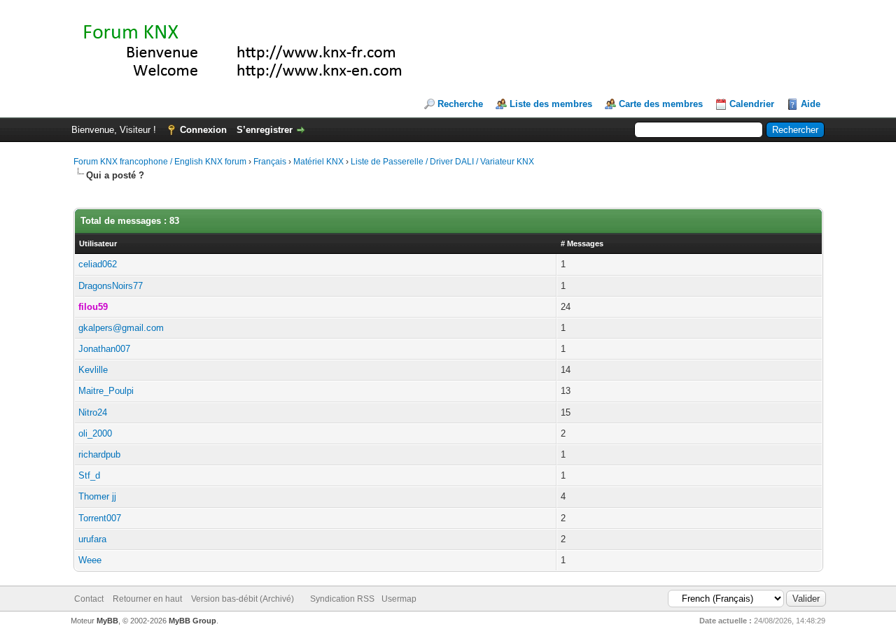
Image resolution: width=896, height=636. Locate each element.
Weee (90, 560)
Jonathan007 (104, 349)
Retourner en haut (147, 599)
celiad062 (97, 264)
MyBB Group (192, 620)
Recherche (460, 104)
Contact (89, 599)
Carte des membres (661, 104)
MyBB (107, 620)
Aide (810, 104)
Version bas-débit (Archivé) (242, 599)
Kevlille (93, 370)
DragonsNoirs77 (110, 286)
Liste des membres (551, 104)
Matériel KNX (318, 162)
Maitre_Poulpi (106, 391)
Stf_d (89, 475)
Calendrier (751, 104)
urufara (92, 539)
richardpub (99, 454)
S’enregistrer (265, 130)
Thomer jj (97, 496)
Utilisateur (98, 243)
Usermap (399, 599)
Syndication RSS (342, 599)
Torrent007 (99, 518)
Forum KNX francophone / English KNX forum (160, 162)
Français (269, 162)
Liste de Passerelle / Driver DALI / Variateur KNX (442, 162)
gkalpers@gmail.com (121, 328)
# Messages (582, 243)
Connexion (203, 130)
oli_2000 (95, 433)
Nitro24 (92, 412)
